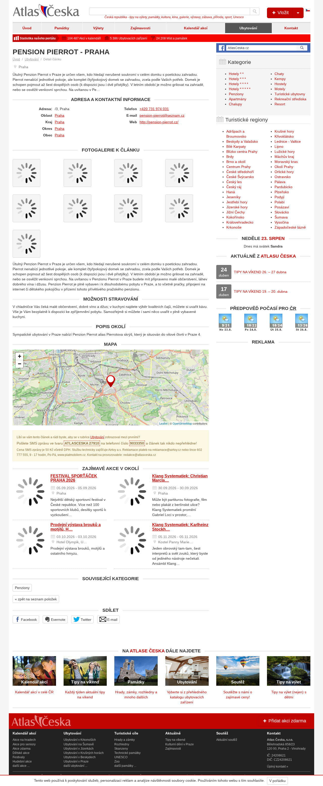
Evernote (57, 620)
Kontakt (291, 28)
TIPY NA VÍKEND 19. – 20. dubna (260, 291)
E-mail (111, 620)
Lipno (279, 146)
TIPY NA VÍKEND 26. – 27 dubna (260, 272)
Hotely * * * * (238, 84)
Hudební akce (22, 761)
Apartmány (237, 99)
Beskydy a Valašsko (242, 141)
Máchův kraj (284, 157)
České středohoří (240, 172)
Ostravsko (283, 177)
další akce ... (21, 766)
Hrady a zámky (124, 740)
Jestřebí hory (236, 202)
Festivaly (19, 757)
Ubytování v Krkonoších (80, 740)
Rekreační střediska (290, 99)
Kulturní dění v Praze (179, 744)
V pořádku (277, 781)
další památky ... (125, 766)
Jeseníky (233, 197)
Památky (62, 28)
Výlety (98, 28)
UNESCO (120, 757)
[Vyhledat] (254, 11)
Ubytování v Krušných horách (84, 753)
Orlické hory (284, 172)
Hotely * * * (237, 79)
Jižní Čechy (235, 212)
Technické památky (127, 753)
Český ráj (233, 187)
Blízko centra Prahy (241, 152)
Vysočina (282, 222)
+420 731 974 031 (154, 109)
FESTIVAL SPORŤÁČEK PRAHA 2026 (73, 478)
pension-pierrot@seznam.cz (162, 115)
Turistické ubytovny (290, 94)
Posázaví (282, 207)
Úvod (27, 28)
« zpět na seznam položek (36, 599)
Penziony (22, 588)
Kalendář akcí (195, 28)
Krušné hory (284, 131)
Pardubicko (283, 187)
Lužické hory (285, 152)
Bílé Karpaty (236, 146)
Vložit (282, 12)
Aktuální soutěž (226, 740)
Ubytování (248, 28)
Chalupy (235, 104)
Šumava (281, 217)
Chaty (279, 74)
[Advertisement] (263, 382)
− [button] (19, 364)
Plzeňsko (282, 192)
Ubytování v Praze (76, 761)
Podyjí (279, 197)
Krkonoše (233, 227)
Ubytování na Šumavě (79, 744)
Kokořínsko (235, 217)
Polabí (280, 202)
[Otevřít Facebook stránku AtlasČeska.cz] (263, 48)
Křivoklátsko (284, 136)
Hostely (280, 84)
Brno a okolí (236, 162)
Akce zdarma (22, 748)
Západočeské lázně (290, 227)
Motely (280, 89)
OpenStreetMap (182, 423)
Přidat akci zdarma (286, 720)
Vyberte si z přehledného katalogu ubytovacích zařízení (187, 697)
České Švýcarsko (240, 177)
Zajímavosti (140, 28)
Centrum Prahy (238, 167)
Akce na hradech (24, 740)
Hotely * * (236, 74)
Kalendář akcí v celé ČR (34, 692)
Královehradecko (239, 222)
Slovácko (282, 212)
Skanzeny (121, 748)
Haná (230, 192)
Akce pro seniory (24, 744)
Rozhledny (121, 744)
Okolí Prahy (284, 167)
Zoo (117, 761)
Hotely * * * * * (239, 89)
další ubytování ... (75, 766)
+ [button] (19, 356)
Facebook (28, 620)
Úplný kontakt (276, 766)
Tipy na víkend (175, 740)
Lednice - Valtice (288, 141)
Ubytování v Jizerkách (79, 748)
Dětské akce (21, 753)
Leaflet (163, 423)
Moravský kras (286, 162)
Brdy (230, 157)
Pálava (280, 182)
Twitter (85, 620)
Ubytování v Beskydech (80, 757)
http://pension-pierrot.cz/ (159, 122)
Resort (280, 104)
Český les (234, 182)
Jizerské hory (237, 207)
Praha (59, 115)
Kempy (280, 79)
